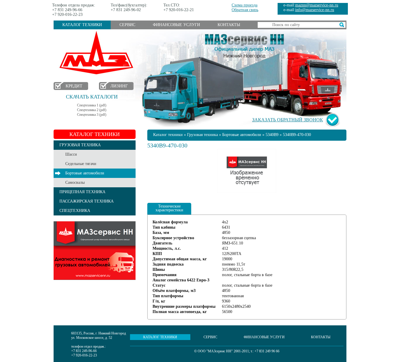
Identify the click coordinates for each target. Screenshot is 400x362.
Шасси (71, 154)
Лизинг (119, 86)
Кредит (74, 86)
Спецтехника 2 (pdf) (91, 110)
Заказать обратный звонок (287, 119)
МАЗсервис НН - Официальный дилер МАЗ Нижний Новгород (244, 45)
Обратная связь (245, 10)
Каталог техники (82, 25)
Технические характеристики (169, 208)
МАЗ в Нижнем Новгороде (98, 53)
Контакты (229, 25)
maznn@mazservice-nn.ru (316, 5)
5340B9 (272, 134)
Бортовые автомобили (84, 173)
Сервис (127, 25)
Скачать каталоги (92, 97)
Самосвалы (75, 182)
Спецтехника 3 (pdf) (91, 115)
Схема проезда (244, 5)
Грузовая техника (202, 134)
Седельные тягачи (80, 164)
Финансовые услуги (176, 25)
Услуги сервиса (95, 250)
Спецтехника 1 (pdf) (91, 105)
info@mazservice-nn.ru (314, 10)
